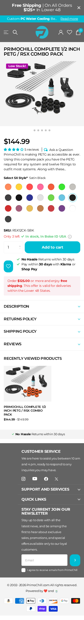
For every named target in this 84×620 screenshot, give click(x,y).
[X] (56, 479)
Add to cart (52, 247)
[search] (15, 32)
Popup (70, 236)
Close (79, 7)
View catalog (6, 32)
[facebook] (46, 479)
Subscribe (75, 560)
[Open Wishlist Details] (69, 32)
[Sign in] (61, 32)
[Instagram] (23, 479)
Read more (69, 19)
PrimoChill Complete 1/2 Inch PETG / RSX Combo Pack (25, 410)
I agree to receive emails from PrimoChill (52, 570)
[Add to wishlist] (8, 266)
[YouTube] (34, 479)
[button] (14, 149)
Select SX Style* (25, 178)
